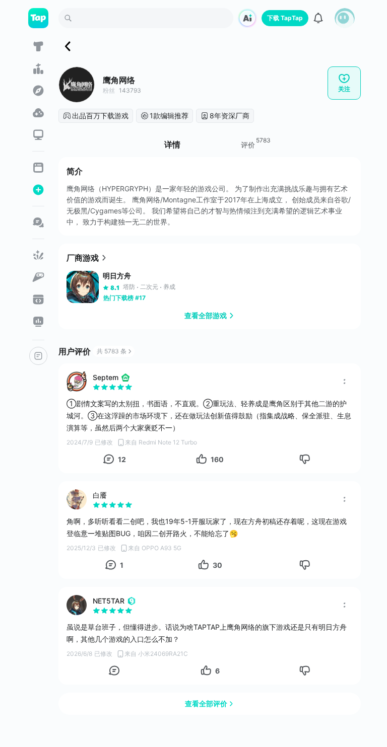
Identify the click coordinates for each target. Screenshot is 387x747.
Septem (105, 377)
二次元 (149, 286)
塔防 (129, 286)
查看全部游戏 (205, 315)
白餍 (100, 495)
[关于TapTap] (38, 356)
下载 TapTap (285, 18)
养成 (169, 286)
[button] (345, 18)
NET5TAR (108, 600)
